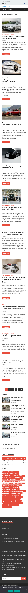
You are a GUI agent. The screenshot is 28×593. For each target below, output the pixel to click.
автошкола (5, 491)
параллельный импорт (8, 501)
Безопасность (14, 479)
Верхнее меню (6, 1)
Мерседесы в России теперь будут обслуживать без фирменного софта (14, 308)
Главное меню (9, 9)
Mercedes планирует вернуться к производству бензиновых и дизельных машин (13, 279)
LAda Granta (6, 475)
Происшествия (6, 483)
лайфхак (19, 497)
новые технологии (16, 499)
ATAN (4, 460)
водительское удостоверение (17, 491)
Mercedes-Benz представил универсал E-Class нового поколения (11, 337)
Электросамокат (6, 487)
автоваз (15, 487)
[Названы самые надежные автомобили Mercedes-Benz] (14, 113)
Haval (16, 471)
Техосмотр (5, 485)
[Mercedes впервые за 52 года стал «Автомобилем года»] (14, 26)
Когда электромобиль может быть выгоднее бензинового (17, 426)
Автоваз (5, 479)
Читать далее (6, 54)
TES (4, 462)
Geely (10, 471)
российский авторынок (8, 503)
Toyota (10, 477)
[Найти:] (14, 578)
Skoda (4, 477)
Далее (20, 389)
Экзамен (18, 485)
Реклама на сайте (6, 528)
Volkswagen (18, 477)
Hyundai (5, 473)
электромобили (13, 504)
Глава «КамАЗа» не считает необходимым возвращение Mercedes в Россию (12, 79)
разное (19, 501)
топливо (19, 503)
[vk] (24, 3)
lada (16, 473)
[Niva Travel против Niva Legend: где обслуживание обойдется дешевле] (6, 416)
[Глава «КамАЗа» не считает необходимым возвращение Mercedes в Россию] (14, 68)
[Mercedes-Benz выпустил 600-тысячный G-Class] (14, 197)
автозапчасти (6, 489)
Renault (21, 475)
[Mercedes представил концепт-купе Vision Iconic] (14, 156)
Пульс (12, 34)
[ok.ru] (26, 3)
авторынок (15, 489)
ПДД (17, 481)
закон (19, 493)
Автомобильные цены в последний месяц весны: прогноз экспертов (18, 399)
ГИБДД (22, 479)
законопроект (6, 495)
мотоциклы (5, 499)
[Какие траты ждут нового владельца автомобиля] (6, 432)
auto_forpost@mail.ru (7, 525)
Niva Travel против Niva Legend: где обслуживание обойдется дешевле (18, 418)
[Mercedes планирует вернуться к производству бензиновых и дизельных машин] (14, 267)
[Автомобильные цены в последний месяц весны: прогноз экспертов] (6, 397)
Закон (4, 481)
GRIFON (4, 464)
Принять (11, 591)
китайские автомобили (8, 497)
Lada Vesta (14, 475)
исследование (16, 495)
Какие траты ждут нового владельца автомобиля (18, 433)
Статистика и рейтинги (18, 483)
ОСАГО (11, 481)
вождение (5, 493)
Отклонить (17, 591)
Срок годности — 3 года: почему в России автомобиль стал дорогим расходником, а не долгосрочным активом (18, 408)
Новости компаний (6, 34)
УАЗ (12, 485)
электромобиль (7, 506)
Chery (4, 471)
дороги (13, 493)
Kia (11, 473)
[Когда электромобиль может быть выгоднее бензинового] (6, 424)
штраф (5, 504)
